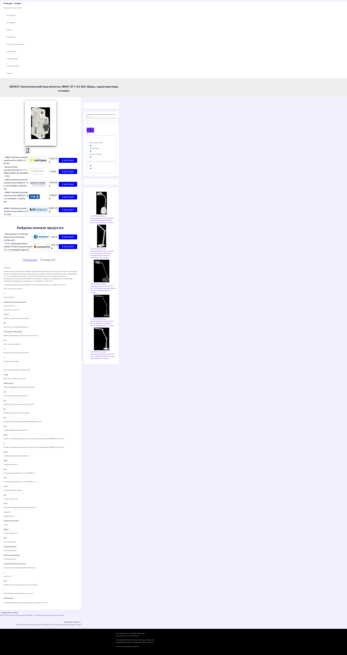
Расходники (11, 37)
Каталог (9, 73)
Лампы (9, 30)
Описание (30, 260)
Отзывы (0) (47, 260)
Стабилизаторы (12, 59)
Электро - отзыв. (12, 3)
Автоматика (11, 15)
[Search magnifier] (90, 130)
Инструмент (11, 23)
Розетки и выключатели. (15, 44)
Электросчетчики (13, 66)
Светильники (11, 51)
